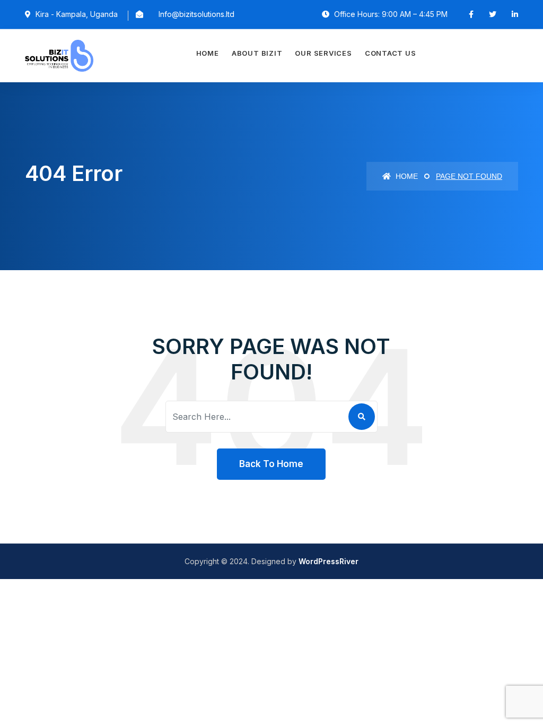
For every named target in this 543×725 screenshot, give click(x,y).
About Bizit (257, 53)
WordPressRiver (328, 561)
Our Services (323, 53)
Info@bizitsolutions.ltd (196, 14)
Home (207, 53)
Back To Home (271, 464)
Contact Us (390, 53)
